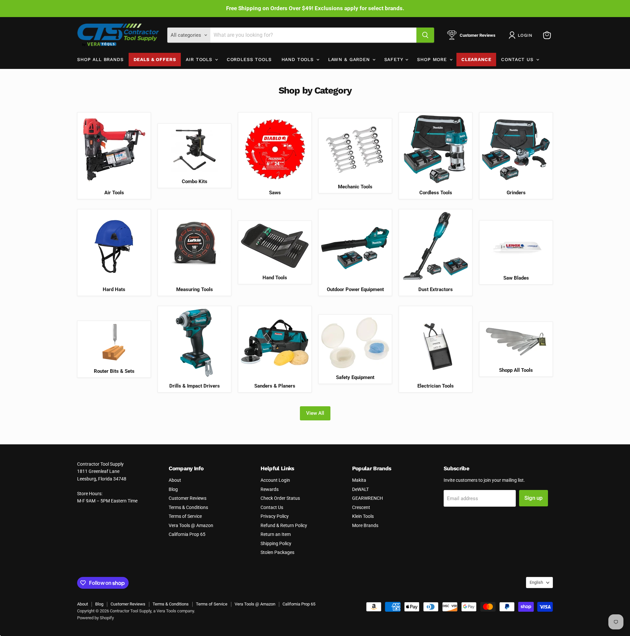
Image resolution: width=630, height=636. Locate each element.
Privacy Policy (275, 516)
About (175, 480)
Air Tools (200, 59)
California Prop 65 (187, 534)
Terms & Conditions (188, 507)
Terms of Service (185, 516)
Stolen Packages (277, 552)
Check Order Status (280, 498)
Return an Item (276, 534)
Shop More (433, 59)
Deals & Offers (155, 59)
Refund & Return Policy (284, 525)
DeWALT (360, 489)
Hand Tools (299, 59)
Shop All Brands (100, 59)
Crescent (361, 507)
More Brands (365, 525)
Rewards (270, 489)
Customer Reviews (187, 498)
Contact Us (518, 59)
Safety (394, 59)
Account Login (275, 480)
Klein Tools (363, 516)
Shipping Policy (276, 543)
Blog (173, 489)
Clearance (476, 59)
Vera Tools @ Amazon (191, 525)
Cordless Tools (249, 59)
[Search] (425, 35)
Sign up (533, 498)
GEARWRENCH (367, 498)
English (536, 582)
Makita (359, 480)
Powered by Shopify (95, 617)
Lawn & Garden (350, 59)
